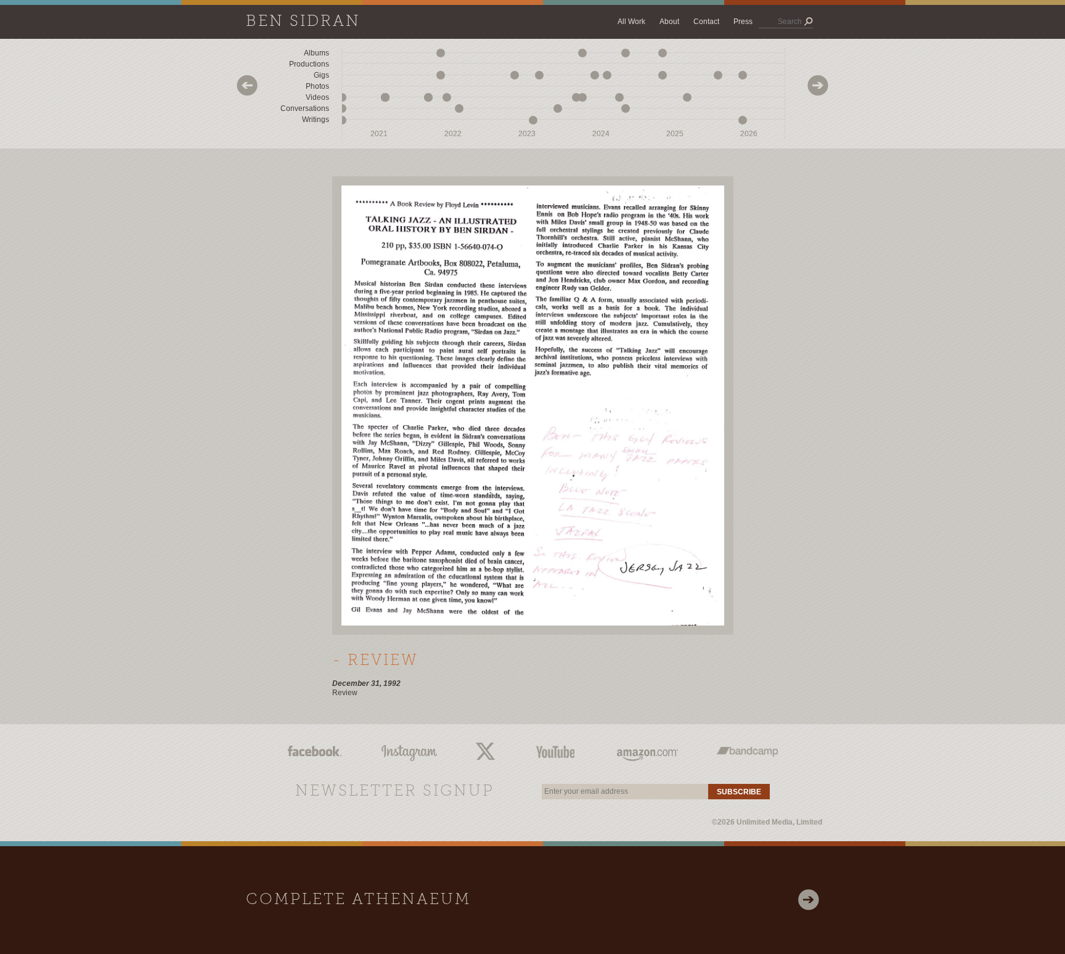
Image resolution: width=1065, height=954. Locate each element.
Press (743, 21)
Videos (317, 97)
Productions (309, 64)
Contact (706, 21)
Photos (317, 86)
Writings (315, 119)
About (669, 21)
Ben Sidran (303, 22)
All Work (631, 21)
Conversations (304, 108)
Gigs (321, 75)
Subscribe (739, 792)
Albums (316, 53)
